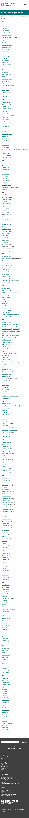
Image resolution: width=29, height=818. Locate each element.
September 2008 (6, 625)
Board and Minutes (5, 779)
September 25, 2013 (7, 448)
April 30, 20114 (5, 425)
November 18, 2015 (6, 374)
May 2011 (4, 536)
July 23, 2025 (5, 53)
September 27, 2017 (7, 295)
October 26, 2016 (6, 340)
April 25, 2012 (5, 489)
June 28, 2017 (5, 301)
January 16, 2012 (6, 504)
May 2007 (4, 663)
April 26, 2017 (5, 306)
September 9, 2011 (6, 527)
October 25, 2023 (6, 106)
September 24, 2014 (7, 412)
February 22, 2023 (6, 124)
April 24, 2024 (5, 90)
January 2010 (5, 579)
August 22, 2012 (6, 480)
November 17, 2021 (6, 165)
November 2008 (6, 621)
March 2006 (5, 697)
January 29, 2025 (6, 67)
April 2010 (4, 573)
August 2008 (5, 627)
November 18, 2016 (6, 333)
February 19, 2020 (6, 217)
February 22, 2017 (6, 310)
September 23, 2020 (7, 201)
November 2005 (6, 710)
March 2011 (4, 543)
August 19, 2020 (6, 203)
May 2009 (4, 600)
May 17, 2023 (5, 117)
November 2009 (6, 587)
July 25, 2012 (5, 482)
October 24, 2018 (6, 263)
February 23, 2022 (6, 155)
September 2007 (6, 655)
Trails (2, 759)
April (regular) (5, 570)
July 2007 (4, 659)
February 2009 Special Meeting (9, 609)
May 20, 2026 (5, 28)
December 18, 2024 (7, 72)
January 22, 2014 (6, 436)
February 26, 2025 (6, 64)
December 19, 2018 (6, 256)
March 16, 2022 (6, 153)
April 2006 (4, 695)
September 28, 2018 (7, 265)
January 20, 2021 (6, 189)
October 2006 (5, 682)
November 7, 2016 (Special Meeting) (11, 337)
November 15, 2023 (7, 104)
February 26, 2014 (6, 434)
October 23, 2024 (6, 77)
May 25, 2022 (5, 147)
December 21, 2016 (6, 322)
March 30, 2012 (6, 491)
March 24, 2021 (6, 182)
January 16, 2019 (6, 251)
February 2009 (5, 607)
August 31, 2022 (6, 140)
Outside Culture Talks (5, 781)
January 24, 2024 (6, 96)
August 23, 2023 (6, 111)
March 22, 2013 (5, 466)
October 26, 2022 (6, 136)
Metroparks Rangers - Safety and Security (10, 783)
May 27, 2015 (5, 387)
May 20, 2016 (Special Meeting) (9, 353)
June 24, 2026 (5, 26)
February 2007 (5, 670)
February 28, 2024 (6, 94)
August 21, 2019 (6, 233)
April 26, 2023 (5, 119)
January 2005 (5, 732)
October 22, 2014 (6, 410)
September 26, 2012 (7, 478)
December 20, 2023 (7, 102)
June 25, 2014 (5, 419)
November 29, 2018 (7, 258)
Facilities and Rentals (5, 774)
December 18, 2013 (6, 442)
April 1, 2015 (5, 391)
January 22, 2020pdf (7, 219)
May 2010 (4, 568)
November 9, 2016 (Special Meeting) (11, 335)
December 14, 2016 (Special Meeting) (11, 324)
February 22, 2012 (6, 496)
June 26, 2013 (5, 457)
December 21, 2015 (6, 369)
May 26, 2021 (5, 178)
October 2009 (5, 589)
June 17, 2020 (5, 208)
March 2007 (5, 668)
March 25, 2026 (6, 33)
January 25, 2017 (6, 312)
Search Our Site (9, 811)
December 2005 (6, 707)
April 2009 (4, 602)
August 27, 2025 (6, 51)
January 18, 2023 (6, 126)
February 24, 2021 (6, 185)
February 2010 (5, 577)
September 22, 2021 (7, 169)
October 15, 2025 (6, 47)
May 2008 (4, 634)
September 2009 (6, 591)
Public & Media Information (6, 789)
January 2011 (5, 547)
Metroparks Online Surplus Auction (8, 794)
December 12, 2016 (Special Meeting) (11, 326)
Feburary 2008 (5, 640)
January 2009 (5, 611)
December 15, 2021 (6, 163)
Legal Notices (3, 791)
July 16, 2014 (5, 417)
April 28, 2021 (5, 180)
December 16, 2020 (7, 195)
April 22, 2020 (5, 212)
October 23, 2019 (6, 229)
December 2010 (6, 553)
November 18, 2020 (7, 197)
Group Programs (4, 763)
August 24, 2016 (6, 344)
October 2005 (5, 712)
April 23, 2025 (5, 60)
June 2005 (4, 721)
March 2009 (5, 604)
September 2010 (6, 559)
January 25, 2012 (6, 500)
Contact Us (3, 787)
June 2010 (4, 566)
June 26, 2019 (5, 237)
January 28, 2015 (6, 398)
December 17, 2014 (6, 403)
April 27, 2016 (5, 355)
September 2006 (6, 684)
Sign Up (24, 742)
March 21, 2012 (5, 493)
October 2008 (5, 623)
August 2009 (5, 593)
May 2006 (4, 693)
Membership (3, 768)
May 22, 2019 (5, 240)
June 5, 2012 (5, 485)
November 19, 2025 (7, 45)
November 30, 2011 (6, 519)
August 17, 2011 (5, 530)
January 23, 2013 (6, 470)
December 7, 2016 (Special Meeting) (11, 331)
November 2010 (6, 555)
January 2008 (5, 643)
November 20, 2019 (7, 226)
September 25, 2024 (7, 79)
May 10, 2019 (5, 242)
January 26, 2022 (6, 157)
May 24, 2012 (5, 487)
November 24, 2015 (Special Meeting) (11, 372)
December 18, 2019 (6, 224)
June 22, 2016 (5, 348)
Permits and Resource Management (8, 777)
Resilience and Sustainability (7, 795)
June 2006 (4, 691)
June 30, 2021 (5, 176)
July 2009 (4, 596)
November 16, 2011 (6, 521)
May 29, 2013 (5, 462)
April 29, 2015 (5, 389)
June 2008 (4, 632)
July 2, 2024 (5, 83)
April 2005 (4, 725)
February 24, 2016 (6, 359)
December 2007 (6, 648)
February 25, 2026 (6, 35)
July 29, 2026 (5, 24)
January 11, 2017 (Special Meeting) (10, 314)
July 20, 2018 (5, 269)
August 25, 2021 (6, 172)
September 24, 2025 (7, 49)
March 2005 (5, 727)
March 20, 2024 (6, 92)
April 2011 (4, 541)
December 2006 (6, 678)
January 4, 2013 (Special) (8, 473)
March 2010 (5, 575)
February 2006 (5, 700)
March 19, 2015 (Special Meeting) (10, 396)
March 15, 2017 (5, 308)
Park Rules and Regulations (7, 778)
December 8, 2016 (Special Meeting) (11, 329)
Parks (2, 758)
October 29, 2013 (6, 446)
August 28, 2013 (6, 451)
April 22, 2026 (5, 30)
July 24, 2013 (5, 455)
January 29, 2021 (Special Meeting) (10, 187)
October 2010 (5, 557)
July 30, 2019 (5, 235)
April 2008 (4, 636)
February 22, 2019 (6, 248)
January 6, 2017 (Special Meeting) (10, 317)
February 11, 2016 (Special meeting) (10, 362)
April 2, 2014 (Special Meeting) (9, 430)
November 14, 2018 (6, 261)
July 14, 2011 (5, 532)
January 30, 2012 (6, 498)
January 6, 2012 (6, 507)
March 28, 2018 (6, 276)
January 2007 (5, 672)
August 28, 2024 (6, 81)
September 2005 (6, 714)
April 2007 (4, 666)
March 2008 (5, 638)
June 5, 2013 (5, 459)
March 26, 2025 (6, 62)
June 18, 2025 (5, 56)
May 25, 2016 (5, 351)
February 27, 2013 (6, 468)
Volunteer (3, 769)
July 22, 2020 (5, 206)
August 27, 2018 (6, 267)
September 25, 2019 (7, 231)
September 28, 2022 (7, 138)
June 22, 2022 (5, 145)
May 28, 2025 (5, 58)
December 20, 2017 (7, 288)
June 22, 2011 (5, 534)
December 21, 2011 (6, 517)
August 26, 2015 (6, 380)
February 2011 (5, 545)
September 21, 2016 (7, 342)
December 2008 (6, 618)
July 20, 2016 (5, 346)
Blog (2, 764)
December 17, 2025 (6, 42)
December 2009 (6, 585)
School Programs (4, 762)
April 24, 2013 (5, 464)
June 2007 (4, 661)
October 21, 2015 (6, 376)
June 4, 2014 (5, 421)
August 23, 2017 (6, 297)
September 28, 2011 (7, 525)
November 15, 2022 (7, 134)
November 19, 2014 (6, 408)
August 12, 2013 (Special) (8, 453)
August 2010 (5, 562)
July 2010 (4, 564)
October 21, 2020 (6, 199)
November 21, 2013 (6, 444)
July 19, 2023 (5, 113)
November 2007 (6, 650)
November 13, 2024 (7, 74)
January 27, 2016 (6, 364)
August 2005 (5, 716)
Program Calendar (5, 760)
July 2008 (4, 629)
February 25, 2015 (6, 393)
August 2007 (5, 657)
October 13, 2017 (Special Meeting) (10, 292)
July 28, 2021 (5, 174)
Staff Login (3, 782)
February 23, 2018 (6, 278)
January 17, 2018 (6, 282)
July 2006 (4, 689)
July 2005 (4, 718)
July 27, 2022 (5, 142)
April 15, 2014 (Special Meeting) (9, 427)
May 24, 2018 (5, 274)
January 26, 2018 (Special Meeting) (10, 280)
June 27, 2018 (5, 272)
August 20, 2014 (6, 414)
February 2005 (5, 729)
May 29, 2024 (5, 87)
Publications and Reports (6, 790)
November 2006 (6, 680)
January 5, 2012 (6, 509)
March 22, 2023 (6, 122)
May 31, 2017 (5, 303)
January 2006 (5, 702)
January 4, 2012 (6, 511)
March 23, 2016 (5, 357)
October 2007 (5, 652)
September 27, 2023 (7, 108)
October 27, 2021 (6, 167)
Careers (2, 755)
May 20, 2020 (5, 210)
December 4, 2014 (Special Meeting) (11, 406)
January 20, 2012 (6, 502)
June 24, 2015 (5, 385)
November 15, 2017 (6, 290)
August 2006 (5, 687)
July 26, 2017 (5, 299)
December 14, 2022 (7, 131)
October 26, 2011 (6, 523)
